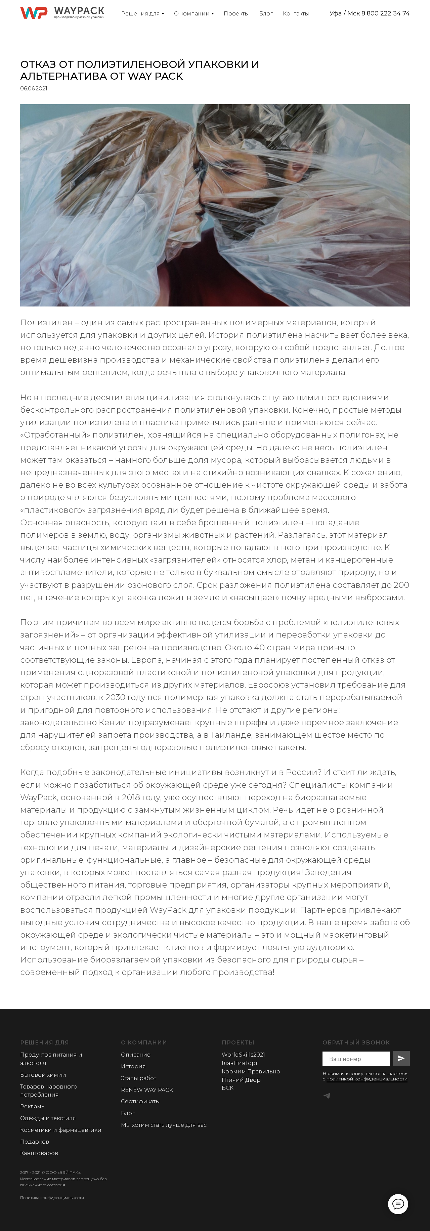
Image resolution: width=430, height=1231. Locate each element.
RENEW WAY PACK (147, 1090)
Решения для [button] (140, 13)
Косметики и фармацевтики (60, 1130)
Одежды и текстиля (48, 1118)
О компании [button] (192, 13)
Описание (135, 1055)
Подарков (34, 1142)
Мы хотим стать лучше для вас (164, 1125)
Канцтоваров (39, 1153)
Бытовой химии (43, 1075)
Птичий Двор (241, 1080)
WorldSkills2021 (243, 1055)
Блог (266, 13)
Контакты (296, 13)
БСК (227, 1088)
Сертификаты (140, 1101)
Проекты (236, 13)
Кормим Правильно (251, 1071)
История (133, 1066)
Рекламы (33, 1106)
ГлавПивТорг (240, 1063)
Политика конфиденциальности (52, 1197)
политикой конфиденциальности (367, 1079)
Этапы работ (138, 1078)
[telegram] (326, 1096)
